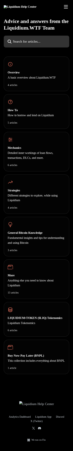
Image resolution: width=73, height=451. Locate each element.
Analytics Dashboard (20, 416)
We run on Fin (38, 439)
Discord (60, 416)
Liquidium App (43, 416)
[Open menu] (66, 7)
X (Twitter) (37, 421)
